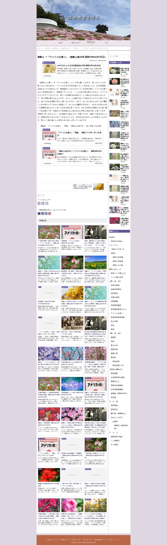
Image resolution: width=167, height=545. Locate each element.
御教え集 (114, 353)
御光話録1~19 (118, 365)
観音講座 (114, 373)
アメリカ (41, 195)
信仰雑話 (114, 293)
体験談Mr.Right (117, 437)
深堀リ (113, 253)
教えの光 (114, 345)
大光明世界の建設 (118, 377)
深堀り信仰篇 (118, 261)
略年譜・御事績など (118, 413)
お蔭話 (115, 421)
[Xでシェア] (39, 203)
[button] (46, 203)
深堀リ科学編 (118, 257)
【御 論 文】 (115, 281)
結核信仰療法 (116, 289)
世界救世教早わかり (118, 309)
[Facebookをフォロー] (46, 213)
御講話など (115, 381)
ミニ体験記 (115, 441)
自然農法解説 (116, 305)
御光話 (113, 357)
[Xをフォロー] (42, 213)
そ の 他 (113, 401)
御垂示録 (114, 349)
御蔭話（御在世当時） (121, 427)
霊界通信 (114, 405)
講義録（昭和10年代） (119, 393)
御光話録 (116, 361)
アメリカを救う (117, 313)
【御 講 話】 (116, 333)
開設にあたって (115, 269)
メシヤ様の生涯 (117, 277)
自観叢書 (114, 301)
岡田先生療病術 (117, 385)
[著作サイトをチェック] (39, 213)
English (112, 237)
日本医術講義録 (117, 389)
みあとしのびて (117, 417)
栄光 (112, 325)
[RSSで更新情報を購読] (49, 213)
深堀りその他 (118, 265)
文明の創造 (115, 285)
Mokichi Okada (116, 241)
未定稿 (113, 397)
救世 (112, 329)
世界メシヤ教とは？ (118, 273)
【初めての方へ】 (118, 249)
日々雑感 (114, 445)
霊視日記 (114, 409)
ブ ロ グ (113, 433)
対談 (112, 341)
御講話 (113, 337)
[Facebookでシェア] (42, 203)
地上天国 (114, 321)
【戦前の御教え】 (116, 369)
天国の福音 (115, 297)
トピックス (113, 245)
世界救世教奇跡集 (118, 317)
